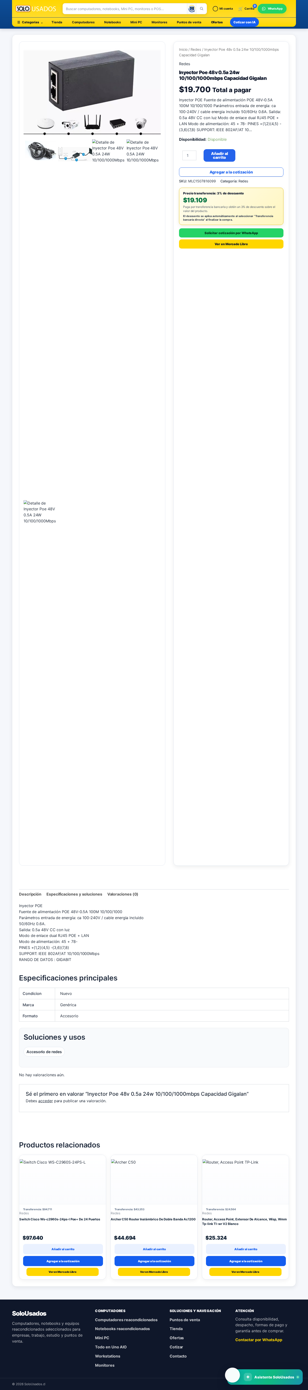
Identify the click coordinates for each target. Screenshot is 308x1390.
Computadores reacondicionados (126, 1319)
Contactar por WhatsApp (258, 1339)
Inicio (183, 49)
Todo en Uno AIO (111, 1347)
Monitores (159, 22)
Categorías (30, 22)
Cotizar (176, 1347)
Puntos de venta (189, 22)
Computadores (83, 22)
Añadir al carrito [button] (63, 1249)
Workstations (107, 1356)
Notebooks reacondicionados (122, 1328)
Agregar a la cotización (231, 172)
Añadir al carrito (219, 155)
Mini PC (136, 22)
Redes (196, 49)
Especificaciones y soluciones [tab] (74, 894)
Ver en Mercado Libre (231, 244)
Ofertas (217, 22)
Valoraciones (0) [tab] (123, 894)
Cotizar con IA (244, 22)
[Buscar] (201, 8)
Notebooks (112, 22)
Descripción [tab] (30, 894)
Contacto (178, 1356)
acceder (45, 1100)
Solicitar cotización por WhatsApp (231, 233)
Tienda (56, 22)
